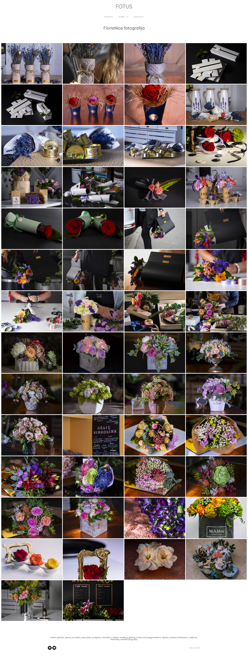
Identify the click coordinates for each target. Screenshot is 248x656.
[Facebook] (50, 648)
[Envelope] (54, 648)
